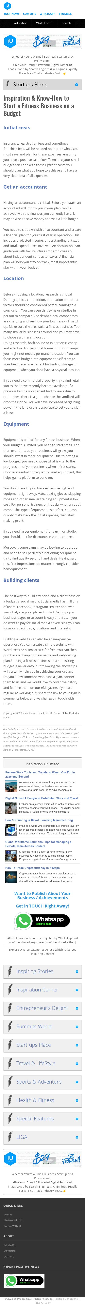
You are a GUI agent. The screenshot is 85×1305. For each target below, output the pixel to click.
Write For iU (44, 23)
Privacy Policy (43, 1303)
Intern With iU (12, 1226)
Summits (29, 14)
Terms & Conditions (66, 1298)
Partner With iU (13, 1220)
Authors (9, 1256)
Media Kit (9, 1245)
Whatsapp (47, 14)
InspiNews (12, 14)
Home (8, 1214)
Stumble (65, 14)
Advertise (20, 23)
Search (66, 23)
